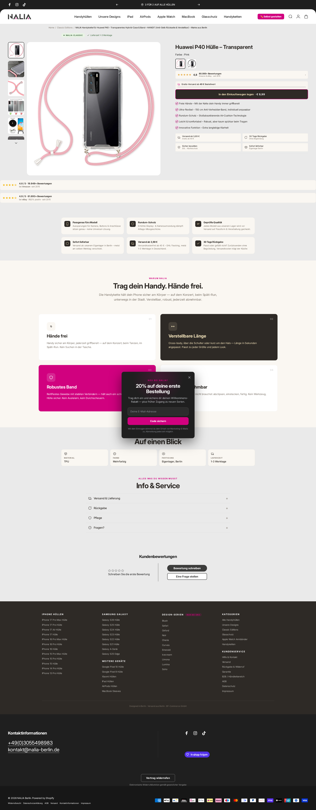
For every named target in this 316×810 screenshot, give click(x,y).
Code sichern (158, 421)
